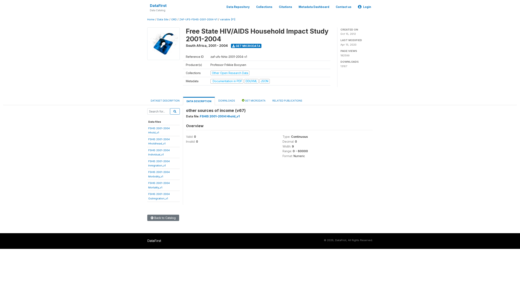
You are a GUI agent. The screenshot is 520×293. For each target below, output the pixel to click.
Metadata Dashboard (314, 7)
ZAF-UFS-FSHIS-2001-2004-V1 (198, 19)
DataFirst (158, 5)
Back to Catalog (165, 218)
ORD (174, 19)
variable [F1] (227, 19)
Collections (264, 7)
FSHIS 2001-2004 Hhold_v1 (220, 116)
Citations (285, 7)
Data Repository (238, 7)
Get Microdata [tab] (254, 100)
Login (367, 7)
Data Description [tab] (198, 101)
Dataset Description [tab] (165, 100)
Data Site (163, 19)
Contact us (343, 7)
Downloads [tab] (226, 100)
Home (151, 19)
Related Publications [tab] (287, 100)
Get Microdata (247, 46)
